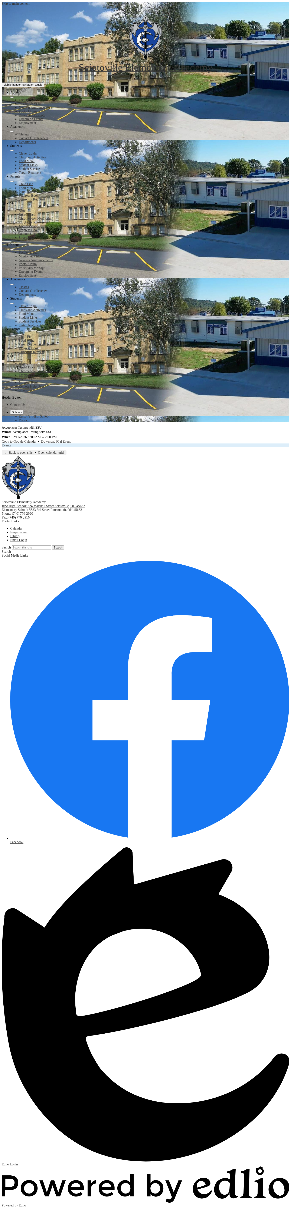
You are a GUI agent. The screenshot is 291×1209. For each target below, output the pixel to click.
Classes (24, 134)
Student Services (30, 168)
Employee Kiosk (30, 222)
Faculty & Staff (29, 100)
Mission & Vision (30, 103)
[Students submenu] (12, 150)
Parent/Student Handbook (36, 191)
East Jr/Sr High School (34, 416)
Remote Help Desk (32, 234)
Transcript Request (31, 199)
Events (6, 445)
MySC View (27, 226)
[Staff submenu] (12, 208)
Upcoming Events (31, 119)
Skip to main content (15, 3)
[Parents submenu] (12, 181)
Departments (27, 142)
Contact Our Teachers (33, 138)
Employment (27, 123)
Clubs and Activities (32, 157)
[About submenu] (12, 97)
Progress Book (29, 195)
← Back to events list (18, 452)
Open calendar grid (51, 452)
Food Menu (27, 161)
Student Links (28, 165)
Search (6, 547)
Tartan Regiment (30, 172)
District (24, 420)
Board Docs (27, 214)
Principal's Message (32, 115)
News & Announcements (36, 107)
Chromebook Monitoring (35, 218)
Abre (22, 211)
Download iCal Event (56, 441)
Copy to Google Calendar (19, 441)
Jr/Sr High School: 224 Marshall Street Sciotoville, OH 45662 (43, 506)
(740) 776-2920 (22, 513)
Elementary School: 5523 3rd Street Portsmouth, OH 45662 (42, 509)
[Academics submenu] (12, 131)
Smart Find (26, 237)
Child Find (26, 184)
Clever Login (28, 153)
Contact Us (17, 404)
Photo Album (28, 111)
